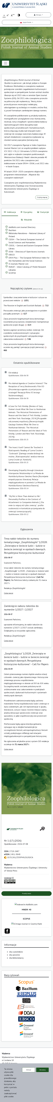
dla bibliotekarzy (16, 958)
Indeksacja (11, 212)
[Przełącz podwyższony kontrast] (19, 15)
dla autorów (14, 955)
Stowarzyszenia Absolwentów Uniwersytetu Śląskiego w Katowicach (23, 188)
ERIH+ (25, 163)
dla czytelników (16, 951)
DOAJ (32, 163)
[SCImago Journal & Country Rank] (26, 923)
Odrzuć (28, 1070)
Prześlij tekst (26, 893)
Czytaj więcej (42, 197)
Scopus (16, 166)
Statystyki (44, 212)
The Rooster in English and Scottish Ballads (22, 305)
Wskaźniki (28, 219)
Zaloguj (38, 15)
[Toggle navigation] (5, 63)
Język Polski (27, 22)
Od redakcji (13, 372)
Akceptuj (42, 1070)
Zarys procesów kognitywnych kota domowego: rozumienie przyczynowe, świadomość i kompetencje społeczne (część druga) (26, 321)
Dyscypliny (27, 212)
